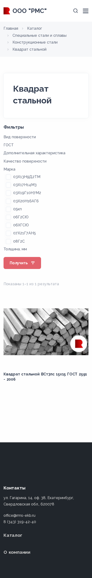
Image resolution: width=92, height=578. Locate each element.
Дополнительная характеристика (34, 153)
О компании (17, 552)
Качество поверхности (25, 161)
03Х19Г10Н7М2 (27, 193)
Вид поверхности (20, 137)
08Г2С (19, 241)
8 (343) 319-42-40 (20, 522)
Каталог (13, 535)
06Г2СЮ (21, 217)
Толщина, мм (15, 249)
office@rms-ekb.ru (19, 515)
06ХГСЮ (21, 225)
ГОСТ (9, 145)
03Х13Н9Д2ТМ (26, 177)
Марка (9, 169)
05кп (17, 209)
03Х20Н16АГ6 (26, 201)
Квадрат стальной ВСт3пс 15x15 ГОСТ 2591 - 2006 (45, 377)
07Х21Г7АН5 (24, 233)
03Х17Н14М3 (25, 185)
